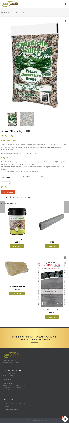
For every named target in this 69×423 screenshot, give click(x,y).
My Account (8, 406)
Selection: (6, 177)
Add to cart (9, 192)
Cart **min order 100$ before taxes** (15, 403)
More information (34, 342)
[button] (65, 21)
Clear (42, 176)
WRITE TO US (7, 379)
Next (64, 69)
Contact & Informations (11, 409)
